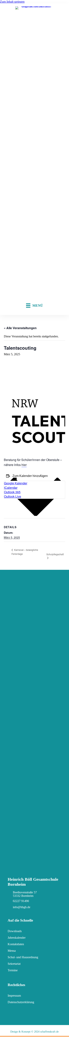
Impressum (14, 995)
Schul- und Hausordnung (23, 957)
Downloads (15, 931)
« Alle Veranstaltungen (20, 328)
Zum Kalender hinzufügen (30, 475)
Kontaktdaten (16, 944)
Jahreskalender (16, 937)
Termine (13, 970)
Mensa (12, 950)
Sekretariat (14, 963)
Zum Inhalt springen (12, 1)
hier (24, 465)
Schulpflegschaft (55, 554)
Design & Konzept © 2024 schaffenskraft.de (34, 1031)
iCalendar (10, 487)
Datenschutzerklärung (21, 1002)
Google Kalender (15, 483)
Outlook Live (12, 496)
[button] (2, 1038)
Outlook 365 (12, 492)
